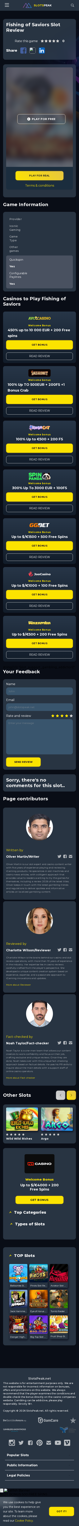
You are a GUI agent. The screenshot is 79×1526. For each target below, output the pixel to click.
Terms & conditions (39, 185)
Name (10, 684)
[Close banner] (1, 1490)
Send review (23, 762)
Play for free (22, 1119)
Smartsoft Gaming (57, 1109)
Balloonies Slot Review (18, 1285)
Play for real (39, 175)
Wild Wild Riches (19, 1138)
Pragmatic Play (22, 1109)
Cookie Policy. (24, 1520)
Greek (61, 1130)
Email (10, 700)
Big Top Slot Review (38, 1336)
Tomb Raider (58, 1311)
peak (43, 5)
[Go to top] (71, 1518)
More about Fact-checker (20, 1077)
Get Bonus (39, 344)
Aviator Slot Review (59, 1285)
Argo (45, 1138)
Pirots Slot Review (38, 1285)
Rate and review (18, 716)
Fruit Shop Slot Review (59, 1336)
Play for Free (43, 119)
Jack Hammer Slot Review (18, 1311)
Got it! (62, 1511)
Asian (26, 1128)
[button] (60, 1095)
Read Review (39, 356)
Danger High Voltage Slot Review (18, 1336)
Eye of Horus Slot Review (38, 1311)
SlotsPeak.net (39, 1378)
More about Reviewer (18, 984)
